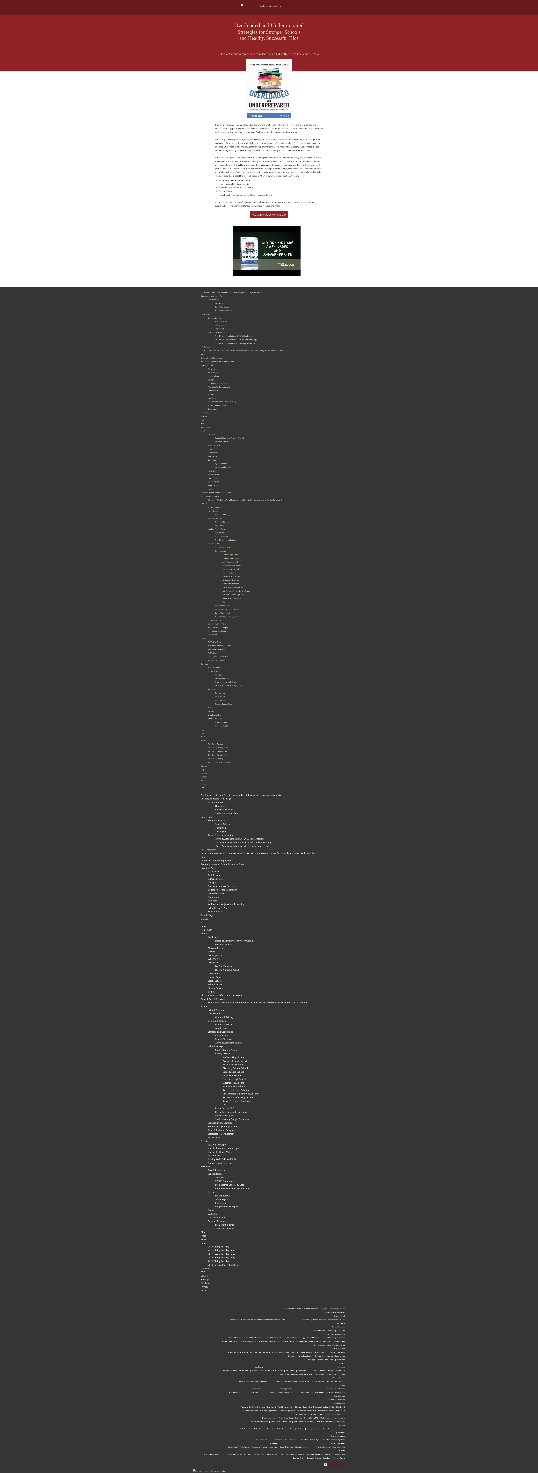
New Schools (213, 511)
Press (202, 733)
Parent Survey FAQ (222, 605)
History (210, 449)
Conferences (205, 314)
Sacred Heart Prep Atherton (232, 587)
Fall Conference (206, 347)
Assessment (212, 369)
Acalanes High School (230, 554)
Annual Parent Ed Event (216, 660)
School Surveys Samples (217, 620)
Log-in (210, 489)
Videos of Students (222, 726)
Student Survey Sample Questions (227, 616)
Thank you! (219, 329)
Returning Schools (215, 518)
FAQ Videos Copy (214, 642)
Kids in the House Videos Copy (219, 646)
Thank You (219, 325)
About (203, 431)
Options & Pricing (222, 514)
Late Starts (212, 398)
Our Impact (212, 460)
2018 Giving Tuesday (215, 758)
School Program (214, 507)
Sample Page (205, 412)
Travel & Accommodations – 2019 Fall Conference (234, 336)
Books (210, 707)
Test (202, 420)
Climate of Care (214, 376)
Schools (204, 503)
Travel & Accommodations (218, 332)
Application (219, 525)
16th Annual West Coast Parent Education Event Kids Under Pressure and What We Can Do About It (245, 500)
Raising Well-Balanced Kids (218, 656)
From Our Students (222, 722)
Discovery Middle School (231, 565)
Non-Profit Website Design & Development (298, 1309)
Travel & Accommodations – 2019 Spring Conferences (235, 343)
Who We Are (212, 456)
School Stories (213, 482)
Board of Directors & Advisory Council (229, 438)
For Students (212, 635)
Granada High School (230, 569)
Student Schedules (222, 307)
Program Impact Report (224, 704)
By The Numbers (221, 463)
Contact (204, 773)
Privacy (203, 784)
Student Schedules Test (223, 310)
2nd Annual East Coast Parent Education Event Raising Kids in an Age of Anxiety (231, 292)
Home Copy (205, 427)
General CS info (213, 391)
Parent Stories (213, 478)
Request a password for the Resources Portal (217, 361)
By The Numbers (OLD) (223, 467)
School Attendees (214, 318)
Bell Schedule (213, 372)
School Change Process (217, 405)
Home (203, 423)
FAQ (202, 769)
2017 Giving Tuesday (215, 744)
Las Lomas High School (231, 576)
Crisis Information (214, 715)
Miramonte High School (231, 580)
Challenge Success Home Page (212, 296)
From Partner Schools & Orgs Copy (228, 686)
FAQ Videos (212, 653)
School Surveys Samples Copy (219, 624)
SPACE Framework (222, 678)
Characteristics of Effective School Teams (216, 493)
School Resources (214, 671)
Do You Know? (220, 693)
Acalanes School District (231, 558)
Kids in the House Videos (217, 649)
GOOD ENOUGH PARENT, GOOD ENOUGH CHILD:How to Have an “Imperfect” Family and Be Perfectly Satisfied (242, 351)
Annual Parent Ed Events (210, 496)
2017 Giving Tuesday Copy (218, 748)
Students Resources (215, 718)
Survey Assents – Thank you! (233, 598)
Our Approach (213, 452)
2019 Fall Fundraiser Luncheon (219, 762)
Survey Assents (220, 551)
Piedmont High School (231, 584)
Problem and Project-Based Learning (222, 402)
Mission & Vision (214, 445)
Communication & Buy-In (217, 383)
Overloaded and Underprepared (212, 358)
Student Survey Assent (223, 547)
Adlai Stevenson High (230, 562)
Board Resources (214, 667)
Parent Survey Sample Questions (227, 609)
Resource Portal (214, 300)
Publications (220, 700)
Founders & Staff (221, 442)
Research (211, 689)
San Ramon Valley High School (234, 595)
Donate (203, 740)
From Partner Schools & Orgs (226, 682)
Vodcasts (218, 675)
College (211, 380)
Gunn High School (229, 573)
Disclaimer (204, 780)
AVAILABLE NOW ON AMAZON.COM (269, 214)
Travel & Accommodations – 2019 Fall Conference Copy (236, 340)
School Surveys (213, 544)
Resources (204, 664)
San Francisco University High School (236, 591)
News (203, 354)
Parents (203, 638)
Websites (211, 711)
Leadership (212, 434)
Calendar (204, 766)
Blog (202, 729)
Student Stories (213, 485)
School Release (221, 321)
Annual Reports (214, 474)
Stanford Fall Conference (217, 529)
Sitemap (204, 416)
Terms (203, 788)
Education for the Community (219, 387)
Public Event (219, 533)
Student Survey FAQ (222, 613)
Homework (219, 303)
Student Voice (213, 409)
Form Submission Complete (218, 627)
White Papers (220, 697)
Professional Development (218, 631)
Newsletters (212, 471)
